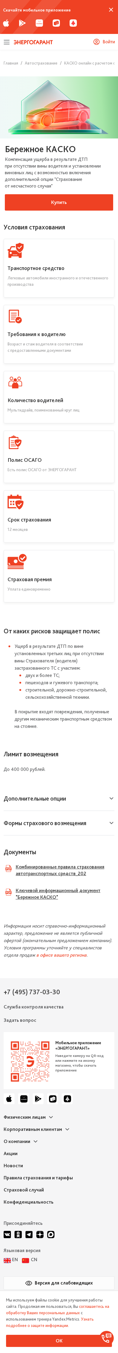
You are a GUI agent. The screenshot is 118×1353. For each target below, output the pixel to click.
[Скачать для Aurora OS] (73, 23)
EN (15, 1259)
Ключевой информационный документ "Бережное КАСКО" (58, 894)
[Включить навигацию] (6, 41)
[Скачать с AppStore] (6, 23)
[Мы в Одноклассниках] (18, 1234)
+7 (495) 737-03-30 (32, 992)
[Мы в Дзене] (40, 1234)
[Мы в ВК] (7, 1234)
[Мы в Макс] (50, 1234)
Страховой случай (24, 1190)
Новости (13, 1165)
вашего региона (70, 955)
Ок (59, 1341)
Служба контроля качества (34, 1007)
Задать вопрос (20, 1020)
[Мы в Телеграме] (29, 1234)
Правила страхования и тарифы (38, 1178)
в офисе (45, 955)
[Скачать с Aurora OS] (67, 1098)
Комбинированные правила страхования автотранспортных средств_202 (60, 870)
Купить (59, 202)
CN (34, 1259)
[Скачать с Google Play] (22, 23)
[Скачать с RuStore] (56, 23)
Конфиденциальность (29, 1202)
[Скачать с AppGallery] (39, 23)
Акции (11, 1153)
